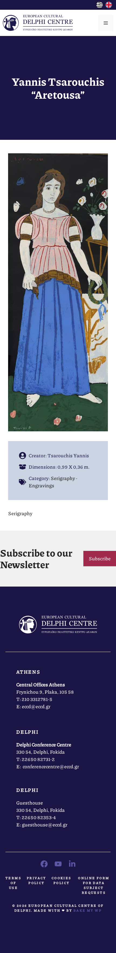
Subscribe (100, 558)
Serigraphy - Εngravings (53, 482)
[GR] (99, 6)
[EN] (108, 6)
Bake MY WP (87, 910)
